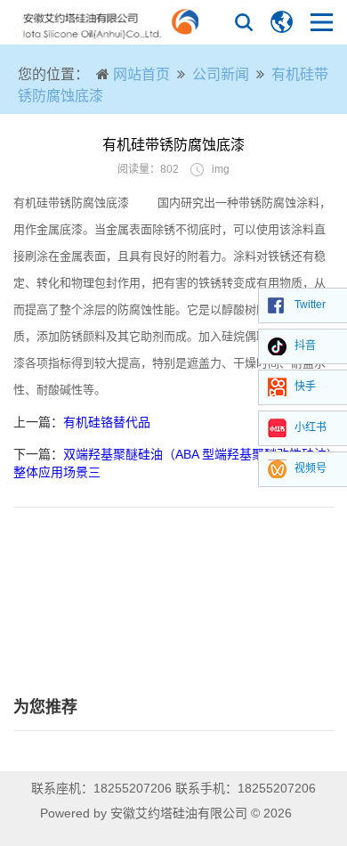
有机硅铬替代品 (106, 422)
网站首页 (141, 74)
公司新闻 (220, 74)
